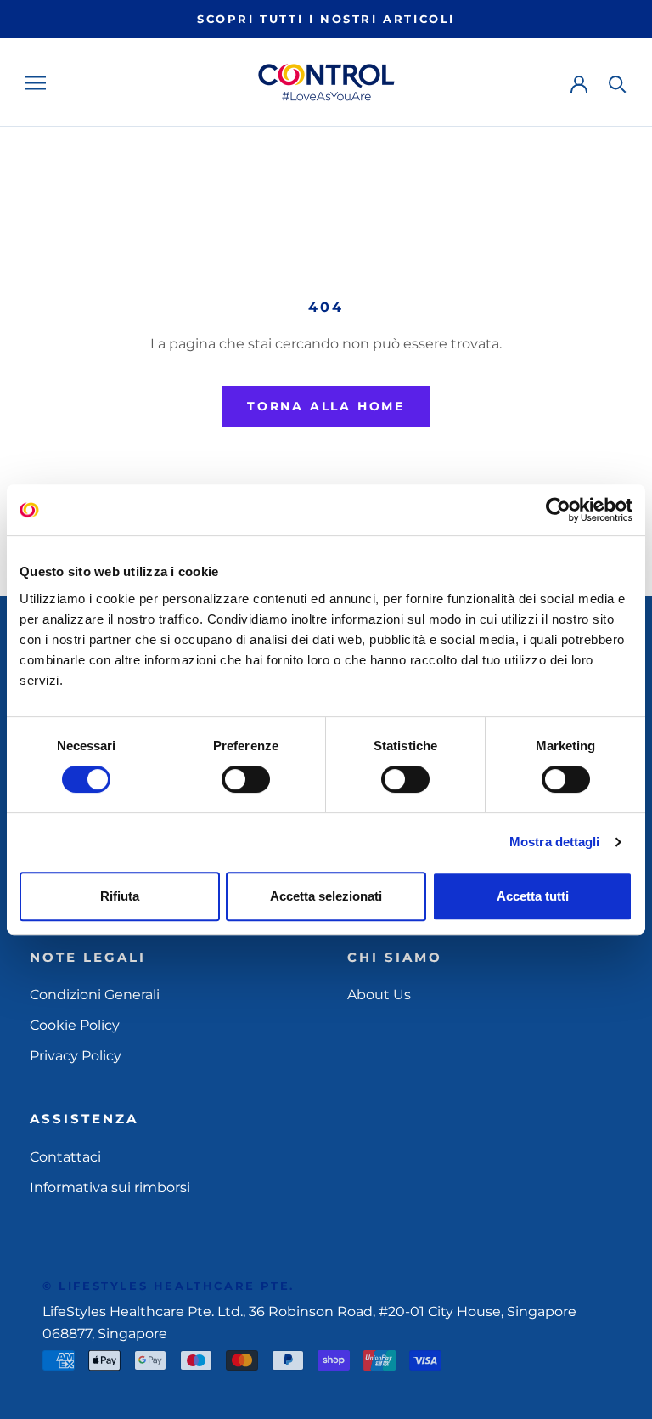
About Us (379, 995)
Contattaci (65, 1157)
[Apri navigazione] (35, 83)
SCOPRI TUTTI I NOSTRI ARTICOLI (326, 18)
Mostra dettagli (554, 841)
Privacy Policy (75, 1056)
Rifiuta (119, 896)
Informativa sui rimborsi (110, 1187)
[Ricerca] (618, 83)
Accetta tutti (533, 896)
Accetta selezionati (326, 896)
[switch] (246, 779)
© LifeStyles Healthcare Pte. (168, 1285)
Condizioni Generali (95, 995)
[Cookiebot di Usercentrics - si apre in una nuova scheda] (558, 510)
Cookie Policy (75, 1025)
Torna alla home (326, 406)
